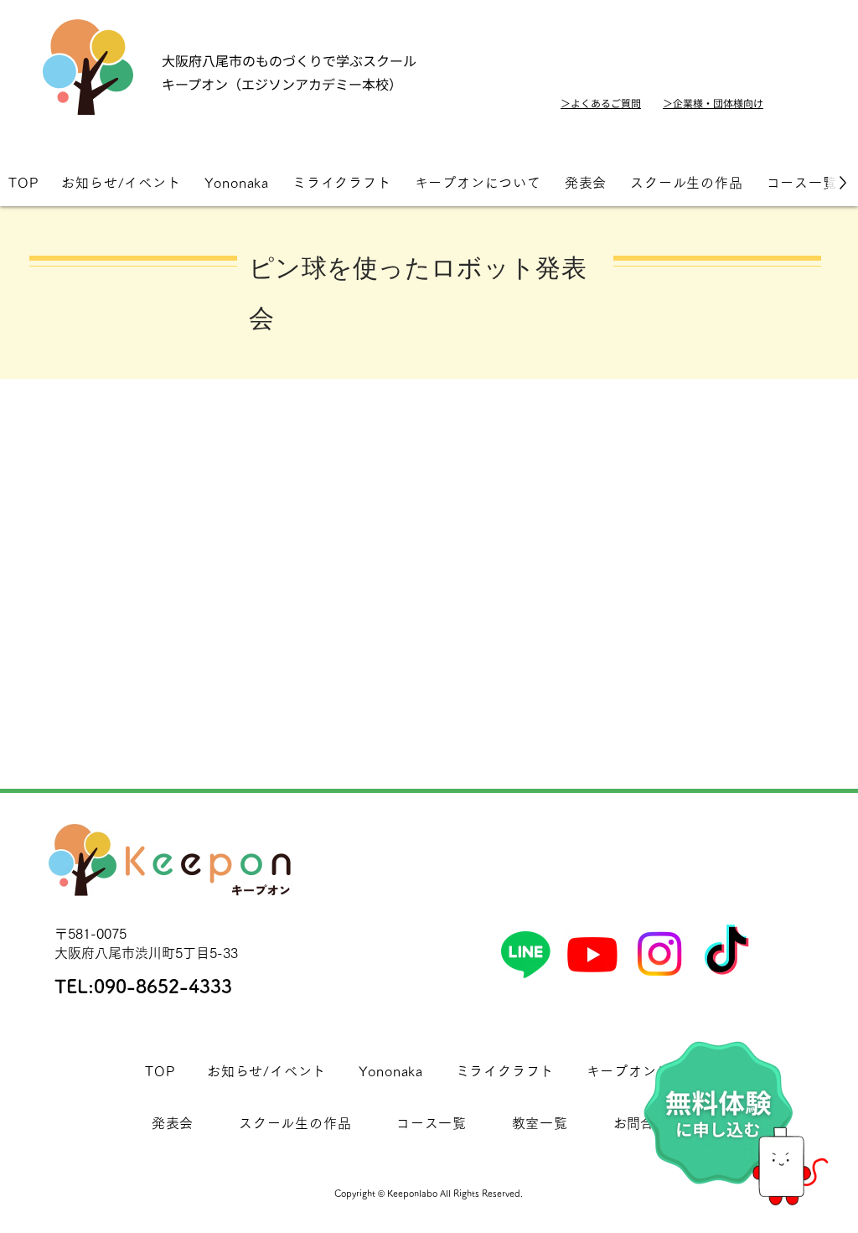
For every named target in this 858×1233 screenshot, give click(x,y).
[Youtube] (592, 954)
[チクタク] (726, 954)
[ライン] (525, 954)
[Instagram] (659, 954)
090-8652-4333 (163, 986)
